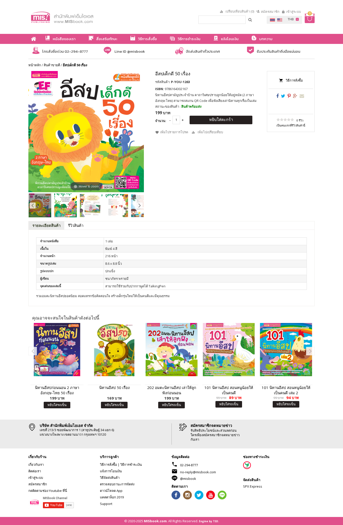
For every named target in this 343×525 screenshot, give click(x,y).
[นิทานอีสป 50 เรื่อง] (114, 349)
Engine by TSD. (209, 521)
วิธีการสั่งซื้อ (294, 80)
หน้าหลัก (34, 65)
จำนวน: (160, 120)
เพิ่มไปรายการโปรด (174, 132)
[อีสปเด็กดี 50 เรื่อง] (40, 205)
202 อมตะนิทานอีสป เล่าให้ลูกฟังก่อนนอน (171, 390)
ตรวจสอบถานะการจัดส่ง (117, 484)
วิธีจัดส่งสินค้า (110, 477)
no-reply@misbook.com (198, 472)
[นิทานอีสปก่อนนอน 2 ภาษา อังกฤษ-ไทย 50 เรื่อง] (57, 349)
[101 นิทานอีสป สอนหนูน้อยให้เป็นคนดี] (228, 349)
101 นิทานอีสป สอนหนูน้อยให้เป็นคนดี (228, 390)
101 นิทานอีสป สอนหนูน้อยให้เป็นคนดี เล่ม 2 (286, 390)
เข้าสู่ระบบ (293, 11)
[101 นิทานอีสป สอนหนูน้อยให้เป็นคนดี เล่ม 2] (286, 349)
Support (106, 503)
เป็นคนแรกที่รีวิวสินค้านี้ (290, 125)
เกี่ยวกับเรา (36, 464)
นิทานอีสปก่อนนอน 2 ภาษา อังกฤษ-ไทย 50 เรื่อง (57, 390)
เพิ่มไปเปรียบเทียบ (210, 132)
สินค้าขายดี (52, 65)
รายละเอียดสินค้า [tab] (46, 225)
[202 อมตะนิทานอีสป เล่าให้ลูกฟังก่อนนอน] (171, 349)
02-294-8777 (189, 465)
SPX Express (252, 486)
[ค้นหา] (250, 20)
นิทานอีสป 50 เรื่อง (114, 387)
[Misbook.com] (76, 17)
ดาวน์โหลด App (111, 490)
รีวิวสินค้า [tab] (75, 225)
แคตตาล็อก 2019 (112, 497)
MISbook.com (155, 521)
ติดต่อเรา (34, 471)
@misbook (188, 478)
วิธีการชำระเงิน (131, 464)
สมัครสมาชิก (270, 11)
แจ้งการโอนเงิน (111, 471)
